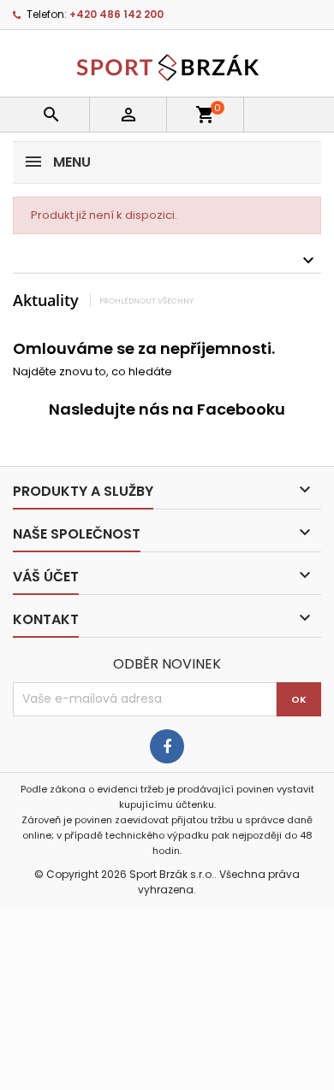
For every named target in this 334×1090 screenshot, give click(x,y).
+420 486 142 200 (116, 14)
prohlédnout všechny (146, 300)
